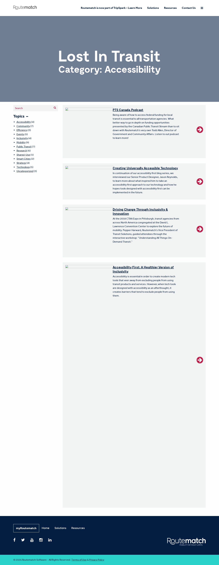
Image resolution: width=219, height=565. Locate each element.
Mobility (21, 142)
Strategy (21, 162)
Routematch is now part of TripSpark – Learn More (111, 7)
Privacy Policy (96, 559)
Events (20, 134)
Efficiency (22, 130)
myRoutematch (26, 528)
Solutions (153, 7)
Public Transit (24, 146)
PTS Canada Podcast (128, 110)
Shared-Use (23, 154)
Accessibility (24, 121)
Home (45, 528)
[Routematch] (25, 6)
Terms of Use (79, 559)
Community (23, 126)
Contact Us (189, 7)
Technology (23, 167)
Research (22, 150)
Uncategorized (25, 171)
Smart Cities (24, 158)
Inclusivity (22, 138)
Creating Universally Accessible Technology (145, 168)
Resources (170, 7)
